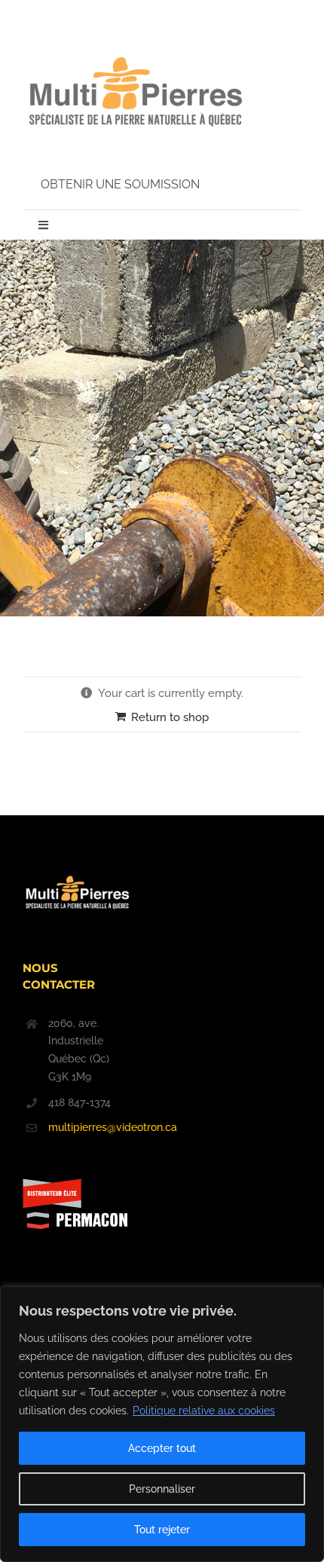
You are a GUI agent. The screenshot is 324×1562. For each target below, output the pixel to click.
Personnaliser (162, 1489)
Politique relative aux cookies (204, 1411)
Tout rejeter (162, 1530)
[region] (162, 1424)
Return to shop (170, 717)
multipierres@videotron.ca (90, 1127)
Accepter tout (162, 1448)
